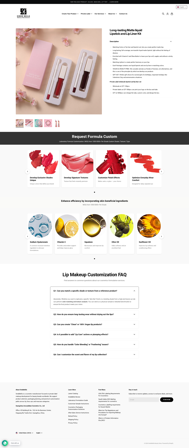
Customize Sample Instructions (78, 404)
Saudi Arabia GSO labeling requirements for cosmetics (107, 400)
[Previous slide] (27, 171)
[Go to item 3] (39, 123)
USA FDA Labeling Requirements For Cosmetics (109, 395)
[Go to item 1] (20, 123)
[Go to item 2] (29, 123)
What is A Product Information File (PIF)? (108, 419)
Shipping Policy (73, 419)
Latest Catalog (73, 393)
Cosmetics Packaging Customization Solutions (76, 408)
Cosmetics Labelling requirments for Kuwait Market (109, 406)
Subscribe (166, 399)
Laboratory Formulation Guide (78, 400)
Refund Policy (72, 416)
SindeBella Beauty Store (155, 443)
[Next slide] (161, 171)
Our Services (99, 14)
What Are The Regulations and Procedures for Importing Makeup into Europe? (109, 413)
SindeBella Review (74, 397)
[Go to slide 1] (94, 192)
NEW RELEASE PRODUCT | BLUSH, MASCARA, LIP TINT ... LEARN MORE (94, 2)
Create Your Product (69, 14)
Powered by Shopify (167, 443)
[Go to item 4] (48, 123)
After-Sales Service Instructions (78, 413)
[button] (181, 7)
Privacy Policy (72, 423)
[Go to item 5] (57, 123)
